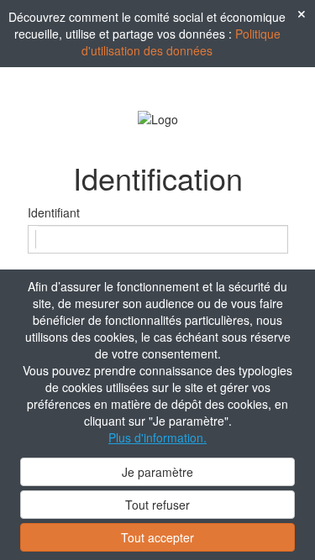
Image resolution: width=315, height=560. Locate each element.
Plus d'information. (157, 437)
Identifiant (54, 212)
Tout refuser (157, 504)
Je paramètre (157, 471)
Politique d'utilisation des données (181, 42)
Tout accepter (157, 537)
